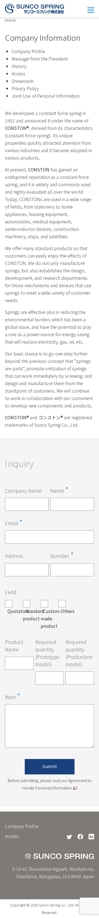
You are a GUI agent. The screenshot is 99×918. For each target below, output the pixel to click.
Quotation (18, 611)
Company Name (23, 490)
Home (10, 20)
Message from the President (40, 58)
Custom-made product (51, 618)
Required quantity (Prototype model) (47, 653)
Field (10, 592)
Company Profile (28, 51)
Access (18, 73)
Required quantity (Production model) (79, 653)
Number (59, 555)
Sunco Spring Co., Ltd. (56, 905)
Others (68, 611)
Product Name (14, 645)
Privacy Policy (25, 88)
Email (11, 523)
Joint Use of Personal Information (45, 95)
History (19, 66)
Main (10, 696)
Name (57, 490)
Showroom (23, 81)
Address (14, 555)
